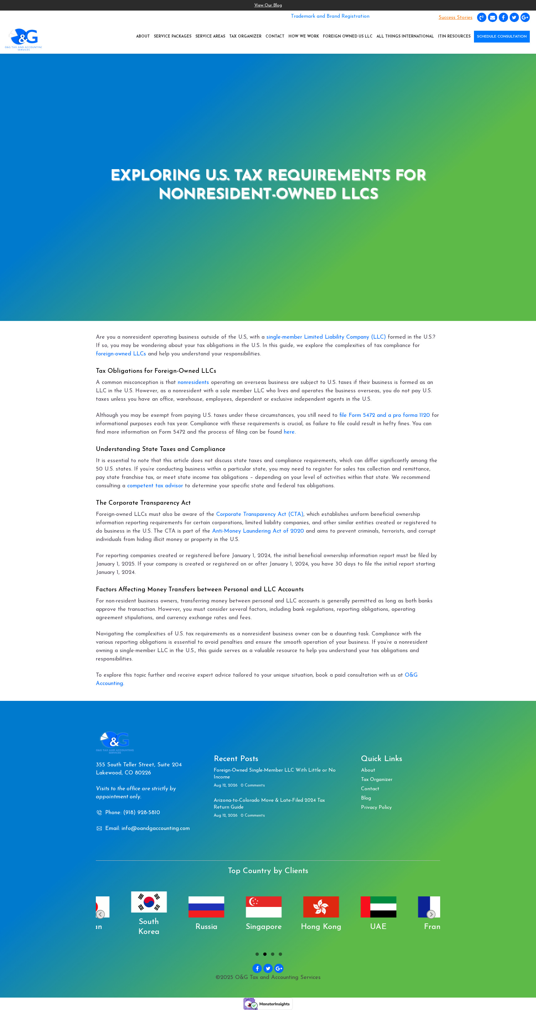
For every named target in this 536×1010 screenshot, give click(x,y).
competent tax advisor (155, 486)
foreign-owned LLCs (121, 354)
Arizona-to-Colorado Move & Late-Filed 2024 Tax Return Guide (269, 804)
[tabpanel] (124, 914)
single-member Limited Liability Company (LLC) (326, 337)
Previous (100, 914)
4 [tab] (279, 955)
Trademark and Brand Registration (330, 16)
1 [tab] (256, 955)
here (289, 432)
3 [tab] (272, 955)
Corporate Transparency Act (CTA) (259, 514)
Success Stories (455, 17)
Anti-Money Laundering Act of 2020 (258, 531)
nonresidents (194, 383)
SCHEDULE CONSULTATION (502, 36)
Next (431, 914)
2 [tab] (264, 955)
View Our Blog (268, 5)
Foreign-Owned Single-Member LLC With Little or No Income (275, 774)
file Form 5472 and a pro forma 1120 (385, 415)
